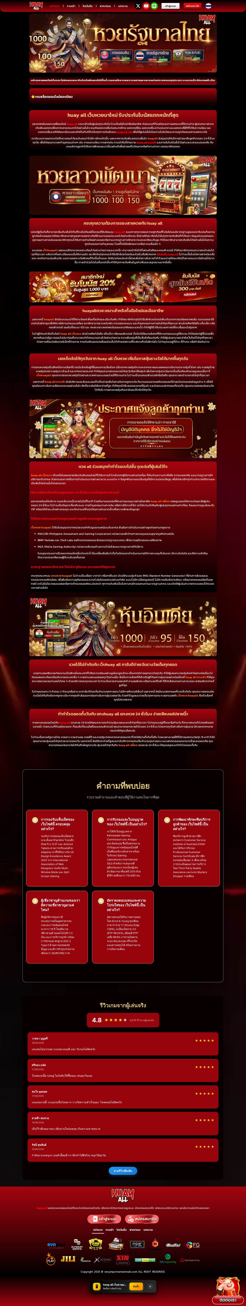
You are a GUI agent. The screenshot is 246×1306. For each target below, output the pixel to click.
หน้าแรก (54, 6)
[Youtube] (146, 6)
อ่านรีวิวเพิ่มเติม (123, 1170)
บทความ (123, 6)
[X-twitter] (138, 6)
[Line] (154, 6)
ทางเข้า (71, 6)
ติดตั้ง (136, 1286)
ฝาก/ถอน (105, 6)
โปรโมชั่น (88, 6)
